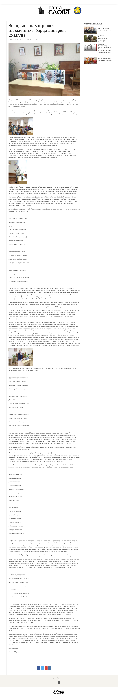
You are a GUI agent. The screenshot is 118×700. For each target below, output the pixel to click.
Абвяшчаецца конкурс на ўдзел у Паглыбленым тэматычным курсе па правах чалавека (104, 49)
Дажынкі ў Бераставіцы (102, 37)
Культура (28, 39)
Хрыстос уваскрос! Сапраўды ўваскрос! (105, 59)
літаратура (100, 27)
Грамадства (101, 35)
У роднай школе (103, 28)
